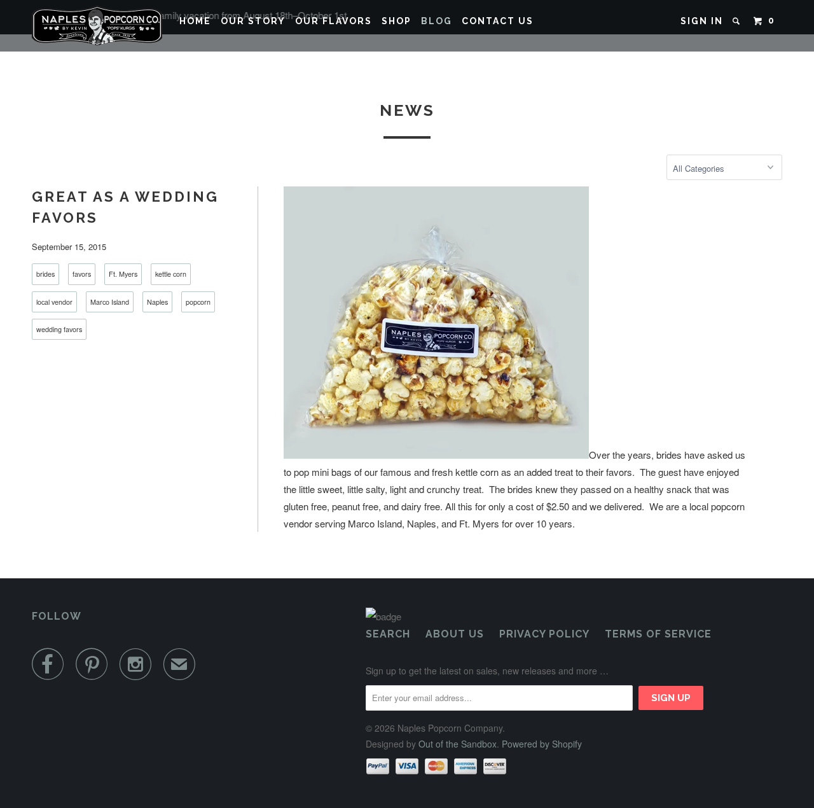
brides (45, 274)
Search (388, 634)
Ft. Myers (123, 274)
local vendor (54, 302)
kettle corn (170, 274)
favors (81, 274)
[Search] (737, 21)
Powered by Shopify (542, 743)
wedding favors (59, 329)
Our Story (253, 21)
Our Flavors (333, 21)
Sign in (701, 21)
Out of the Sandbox (457, 743)
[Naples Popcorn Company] (97, 25)
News (407, 110)
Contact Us (498, 21)
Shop (396, 21)
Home (195, 21)
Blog (436, 21)
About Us (454, 634)
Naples (157, 302)
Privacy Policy (544, 634)
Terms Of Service (658, 634)
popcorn (198, 302)
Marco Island (109, 302)
